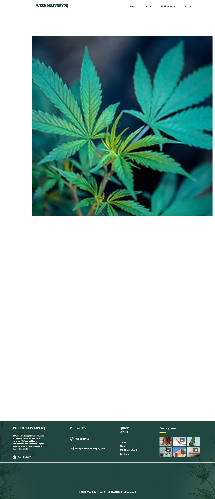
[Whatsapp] (14, 457)
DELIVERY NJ (57, 6)
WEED (41, 6)
